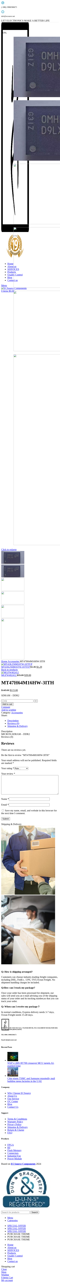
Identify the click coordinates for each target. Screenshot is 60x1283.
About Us (12, 1096)
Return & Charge (15, 1130)
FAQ (9, 1132)
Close (4, 1269)
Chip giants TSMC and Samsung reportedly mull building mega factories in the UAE (31, 1079)
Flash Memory (14, 1150)
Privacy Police (14, 1124)
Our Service (13, 1098)
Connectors (12, 1153)
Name (5, 799)
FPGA (10, 1145)
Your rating (7, 768)
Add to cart (7, 704)
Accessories (14, 661)
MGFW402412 (9, 675)
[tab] (33, 720)
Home (4, 661)
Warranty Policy (15, 1121)
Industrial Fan (14, 1156)
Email (5, 804)
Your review (8, 773)
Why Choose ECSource (19, 1093)
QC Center (12, 1101)
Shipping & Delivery (17, 1127)
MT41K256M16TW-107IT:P (15, 667)
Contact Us (12, 1107)
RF (8, 1147)
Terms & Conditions (17, 1119)
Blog (9, 1104)
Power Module (14, 1158)
